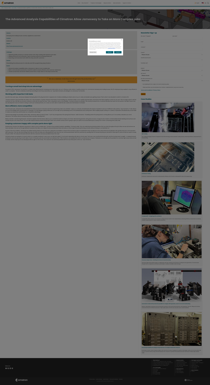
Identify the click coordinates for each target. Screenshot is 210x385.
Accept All (118, 52)
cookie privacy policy (111, 48)
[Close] (121, 40)
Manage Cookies (93, 52)
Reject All (109, 52)
